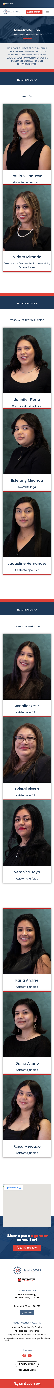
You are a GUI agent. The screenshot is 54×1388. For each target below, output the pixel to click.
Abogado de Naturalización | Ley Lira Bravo (27, 1334)
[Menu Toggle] (47, 12)
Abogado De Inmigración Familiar (27, 1327)
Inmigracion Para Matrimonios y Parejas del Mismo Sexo (27, 1339)
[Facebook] (24, 1355)
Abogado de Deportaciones (27, 1331)
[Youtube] (30, 1355)
